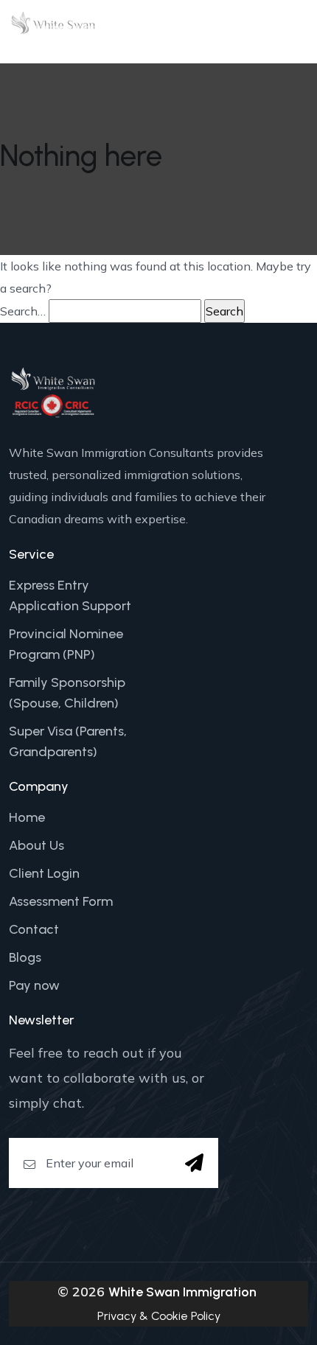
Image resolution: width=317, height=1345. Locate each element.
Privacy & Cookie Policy (158, 1316)
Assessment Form (61, 901)
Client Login (44, 873)
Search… (23, 311)
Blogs (25, 957)
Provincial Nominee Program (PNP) (66, 644)
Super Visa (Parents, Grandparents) (68, 741)
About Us (36, 845)
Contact (34, 929)
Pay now (34, 985)
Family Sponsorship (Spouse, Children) (67, 692)
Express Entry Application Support (70, 595)
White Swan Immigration (182, 1292)
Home (27, 817)
